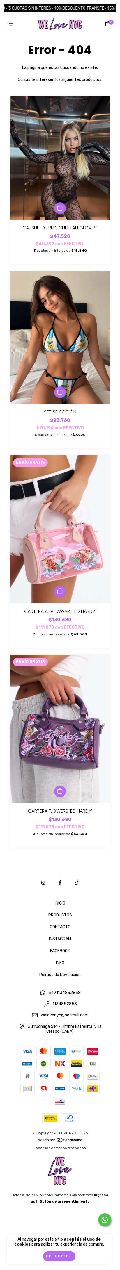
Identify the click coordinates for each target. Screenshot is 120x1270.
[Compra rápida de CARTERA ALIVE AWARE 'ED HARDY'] (60, 591)
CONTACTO (60, 927)
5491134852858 (64, 992)
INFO (60, 962)
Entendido (59, 1256)
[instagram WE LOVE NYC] (43, 883)
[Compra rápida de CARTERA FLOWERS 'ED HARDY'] (60, 791)
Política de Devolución (60, 974)
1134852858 (64, 1004)
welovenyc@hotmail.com (65, 1015)
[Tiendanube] (60, 1141)
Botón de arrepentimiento (65, 1201)
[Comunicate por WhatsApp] (104, 1219)
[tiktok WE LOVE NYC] (76, 883)
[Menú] (12, 23)
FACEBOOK (60, 950)
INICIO (60, 903)
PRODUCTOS (60, 915)
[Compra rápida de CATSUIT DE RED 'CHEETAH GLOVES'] (60, 208)
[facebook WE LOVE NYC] (60, 883)
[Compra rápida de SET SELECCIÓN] (60, 392)
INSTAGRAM (60, 939)
